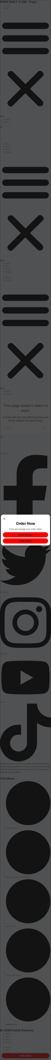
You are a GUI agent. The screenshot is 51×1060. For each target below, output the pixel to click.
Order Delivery (25, 535)
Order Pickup (25, 541)
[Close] (4, 518)
